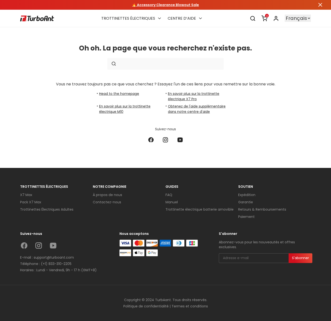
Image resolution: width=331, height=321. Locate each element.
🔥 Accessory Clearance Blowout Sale (165, 4)
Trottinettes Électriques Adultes (46, 209)
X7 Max (26, 195)
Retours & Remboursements (262, 209)
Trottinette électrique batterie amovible (200, 209)
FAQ (169, 195)
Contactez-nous (107, 202)
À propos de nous (107, 195)
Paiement (246, 216)
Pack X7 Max (30, 202)
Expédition (246, 195)
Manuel (172, 202)
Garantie (245, 202)
